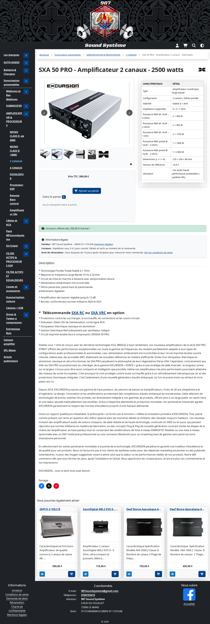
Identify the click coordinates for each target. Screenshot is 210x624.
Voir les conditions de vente (158, 252)
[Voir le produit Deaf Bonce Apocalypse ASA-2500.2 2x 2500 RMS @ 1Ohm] (144, 527)
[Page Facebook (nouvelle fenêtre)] (189, 594)
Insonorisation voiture (15, 299)
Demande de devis (17, 598)
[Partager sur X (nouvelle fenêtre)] (49, 486)
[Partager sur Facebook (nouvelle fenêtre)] (41, 486)
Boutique (44, 54)
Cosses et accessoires (13, 289)
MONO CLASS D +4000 (15, 150)
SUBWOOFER (14, 106)
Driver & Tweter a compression (14, 318)
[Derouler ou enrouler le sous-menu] (26, 62)
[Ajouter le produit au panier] (71, 574)
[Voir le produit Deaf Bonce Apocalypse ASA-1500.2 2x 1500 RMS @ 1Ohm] (187, 527)
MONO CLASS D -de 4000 (17, 136)
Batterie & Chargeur (10, 72)
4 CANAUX (16, 168)
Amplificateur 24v (17, 212)
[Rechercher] (193, 45)
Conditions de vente (17, 594)
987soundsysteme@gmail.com (99, 591)
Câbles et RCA (11, 222)
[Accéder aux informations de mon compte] (177, 45)
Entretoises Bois (13, 331)
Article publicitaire (11, 359)
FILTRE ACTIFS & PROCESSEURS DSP (14, 259)
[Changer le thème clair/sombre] (202, 45)
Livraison (17, 590)
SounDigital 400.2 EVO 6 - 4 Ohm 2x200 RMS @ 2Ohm (116, 509)
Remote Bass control (14, 199)
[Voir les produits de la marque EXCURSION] (202, 69)
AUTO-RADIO (12, 62)
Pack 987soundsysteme (15, 235)
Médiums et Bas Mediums (13, 95)
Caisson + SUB (14, 308)
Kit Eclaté (12, 246)
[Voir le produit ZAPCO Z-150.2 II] (57, 527)
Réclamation (17, 602)
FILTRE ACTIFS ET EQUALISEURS (14, 276)
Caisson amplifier (9, 342)
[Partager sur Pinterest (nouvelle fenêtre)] (56, 486)
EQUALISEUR (17, 176)
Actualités (189, 604)
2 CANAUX (16, 161)
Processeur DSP (16, 187)
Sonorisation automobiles (12, 82)
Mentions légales (17, 614)
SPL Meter (10, 350)
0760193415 (88, 595)
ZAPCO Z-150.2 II (50, 509)
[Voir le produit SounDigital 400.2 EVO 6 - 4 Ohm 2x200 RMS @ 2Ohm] (100, 527)
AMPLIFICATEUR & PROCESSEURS (14, 119)
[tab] (45, 154)
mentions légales (103, 244)
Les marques (11, 55)
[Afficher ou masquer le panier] (185, 45)
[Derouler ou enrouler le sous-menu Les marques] (26, 55)
